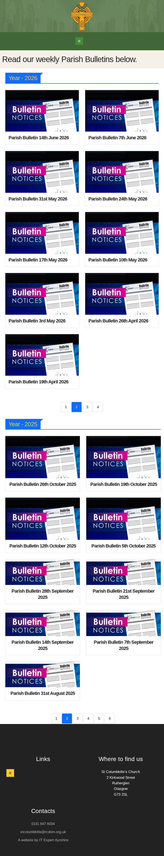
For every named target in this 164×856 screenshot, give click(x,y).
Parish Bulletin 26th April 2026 (118, 320)
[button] (79, 41)
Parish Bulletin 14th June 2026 (39, 137)
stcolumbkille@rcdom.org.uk (43, 832)
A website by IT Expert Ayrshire (43, 840)
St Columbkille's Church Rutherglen (82, 748)
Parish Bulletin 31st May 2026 (38, 199)
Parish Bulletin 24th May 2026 (117, 199)
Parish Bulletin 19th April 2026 (38, 381)
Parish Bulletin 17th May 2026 (38, 260)
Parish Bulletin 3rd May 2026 (37, 320)
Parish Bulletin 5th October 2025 (123, 546)
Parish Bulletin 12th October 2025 (42, 546)
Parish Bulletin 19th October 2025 (123, 484)
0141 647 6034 (43, 824)
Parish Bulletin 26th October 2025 (42, 484)
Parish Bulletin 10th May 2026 (117, 260)
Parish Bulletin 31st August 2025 (42, 693)
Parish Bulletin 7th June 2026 (117, 137)
